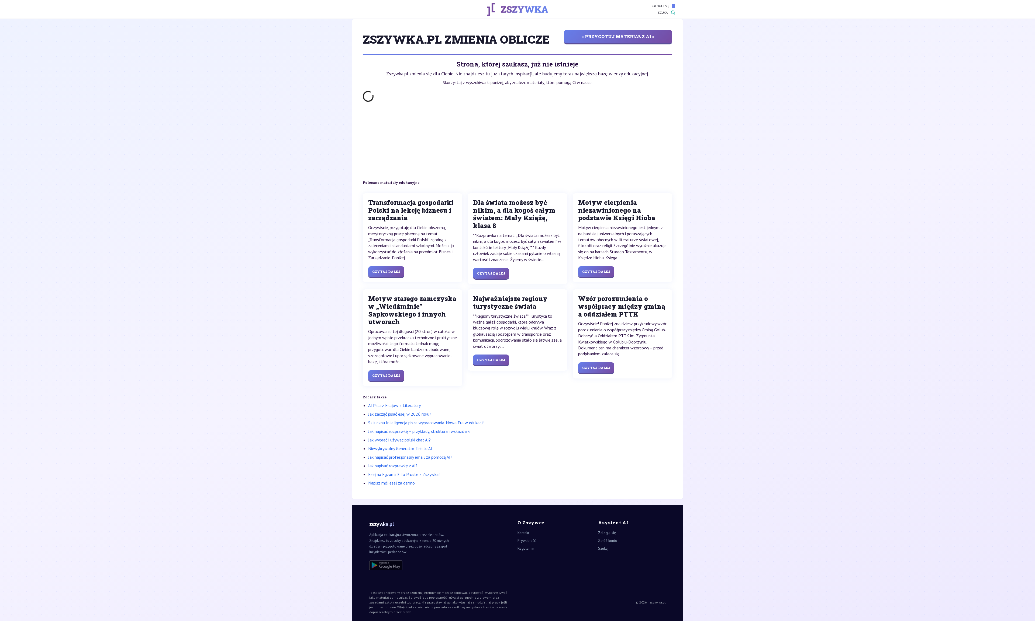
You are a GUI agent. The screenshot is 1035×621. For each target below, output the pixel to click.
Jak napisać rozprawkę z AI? (393, 465)
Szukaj (663, 12)
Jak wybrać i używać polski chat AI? (399, 440)
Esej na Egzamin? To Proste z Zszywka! (404, 474)
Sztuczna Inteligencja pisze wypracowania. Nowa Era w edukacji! (426, 422)
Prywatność (527, 540)
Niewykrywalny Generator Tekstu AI (400, 448)
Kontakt (523, 532)
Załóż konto (607, 540)
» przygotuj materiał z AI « (618, 36)
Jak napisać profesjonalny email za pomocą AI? (410, 457)
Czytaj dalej (386, 271)
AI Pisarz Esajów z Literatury (394, 405)
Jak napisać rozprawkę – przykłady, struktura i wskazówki (419, 431)
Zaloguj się (660, 6)
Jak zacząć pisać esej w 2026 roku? (399, 414)
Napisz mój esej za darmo (391, 483)
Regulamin (526, 548)
